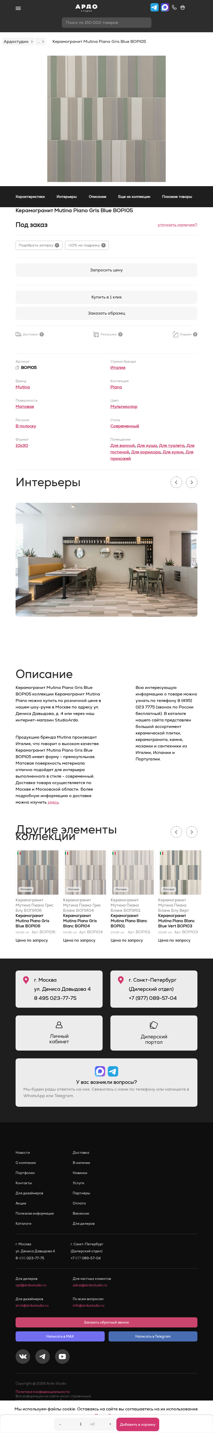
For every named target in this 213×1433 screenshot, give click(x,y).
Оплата (79, 1203)
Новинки (80, 1173)
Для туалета (171, 445)
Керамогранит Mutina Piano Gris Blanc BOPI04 (80, 920)
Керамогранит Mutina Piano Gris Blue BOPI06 (32, 920)
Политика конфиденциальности (43, 1392)
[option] (106, 119)
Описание (97, 196)
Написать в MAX (60, 1336)
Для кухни (173, 452)
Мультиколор (123, 406)
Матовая (25, 406)
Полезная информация (35, 1213)
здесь (53, 802)
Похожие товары (177, 196)
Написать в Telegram (153, 1336)
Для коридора (146, 452)
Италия (117, 367)
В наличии (81, 1163)
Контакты (24, 1183)
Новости (23, 1152)
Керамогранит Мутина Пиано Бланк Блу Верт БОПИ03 (173, 905)
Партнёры (81, 1193)
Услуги (78, 1183)
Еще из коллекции (134, 196)
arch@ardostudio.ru (32, 1305)
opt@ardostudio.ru (31, 1285)
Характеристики (30, 196)
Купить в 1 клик (106, 297)
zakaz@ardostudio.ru (90, 1285)
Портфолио (25, 1173)
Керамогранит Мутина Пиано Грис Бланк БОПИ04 (82, 905)
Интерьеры (67, 196)
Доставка (81, 1152)
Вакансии (81, 1213)
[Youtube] (62, 1357)
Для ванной (122, 445)
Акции (21, 1203)
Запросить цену (106, 270)
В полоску (26, 426)
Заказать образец (106, 313)
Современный (124, 426)
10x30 (22, 445)
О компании (26, 1163)
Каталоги (23, 1223)
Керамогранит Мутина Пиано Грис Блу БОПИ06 (35, 905)
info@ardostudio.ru (88, 1305)
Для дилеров (84, 1223)
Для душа (147, 445)
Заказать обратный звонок (106, 1322)
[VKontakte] (23, 1357)
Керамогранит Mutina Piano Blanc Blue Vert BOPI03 (176, 920)
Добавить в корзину (138, 1424)
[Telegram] (42, 1357)
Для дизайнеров (29, 1193)
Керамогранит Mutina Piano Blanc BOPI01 (129, 920)
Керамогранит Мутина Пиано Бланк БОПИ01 (125, 905)
